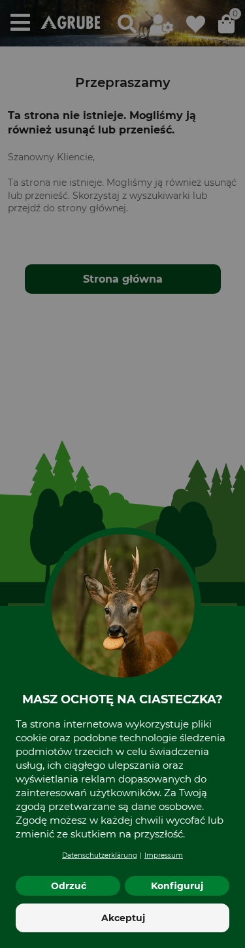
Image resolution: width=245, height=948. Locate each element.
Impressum (163, 855)
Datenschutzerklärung (99, 855)
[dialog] (122, 474)
